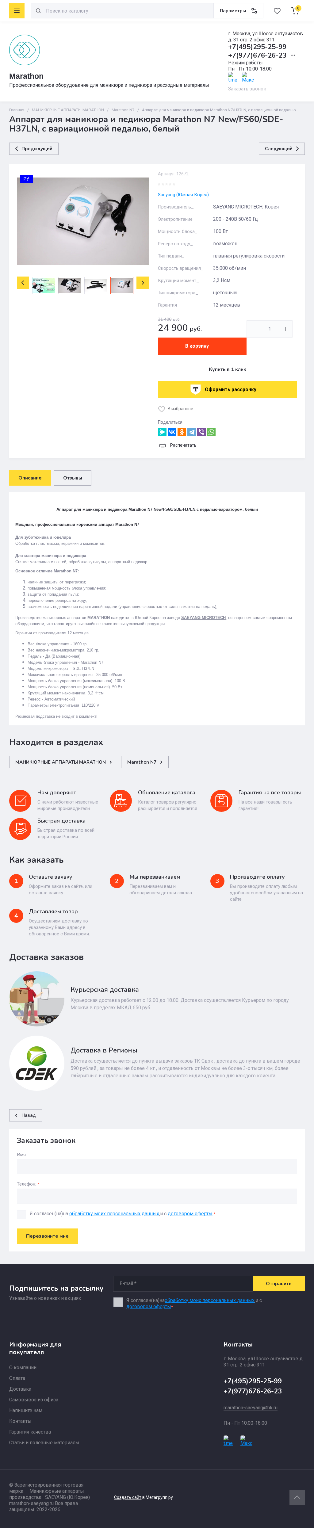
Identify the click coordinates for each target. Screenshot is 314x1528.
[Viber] (201, 432)
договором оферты (190, 1214)
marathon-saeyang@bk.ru (251, 1408)
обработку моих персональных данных (114, 1214)
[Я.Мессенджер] (162, 432)
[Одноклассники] (182, 432)
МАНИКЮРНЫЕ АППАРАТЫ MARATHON (68, 110)
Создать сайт (127, 1497)
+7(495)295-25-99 (257, 47)
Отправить (279, 1283)
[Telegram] (191, 432)
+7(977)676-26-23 (257, 55)
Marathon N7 (123, 110)
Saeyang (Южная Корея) (183, 194)
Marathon (26, 76)
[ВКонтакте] (172, 432)
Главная (16, 110)
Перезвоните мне (47, 1236)
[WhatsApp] (211, 432)
